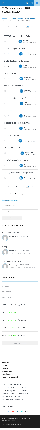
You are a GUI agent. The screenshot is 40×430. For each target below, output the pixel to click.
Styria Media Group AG (9, 420)
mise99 (25, 140)
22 (24, 26)
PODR (4, 328)
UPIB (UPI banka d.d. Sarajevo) (17, 148)
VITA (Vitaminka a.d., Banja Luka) (18, 172)
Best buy (8, 110)
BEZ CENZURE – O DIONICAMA (17, 123)
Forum (4, 18)
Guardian (27, 78)
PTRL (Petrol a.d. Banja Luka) (16, 98)
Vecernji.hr (6, 388)
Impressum (6, 362)
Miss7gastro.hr (7, 397)
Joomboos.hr (18, 400)
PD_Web (26, 40)
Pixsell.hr (5, 394)
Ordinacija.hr (15, 388)
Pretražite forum (12, 218)
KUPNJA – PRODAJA (12, 135)
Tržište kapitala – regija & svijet (23, 18)
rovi (25, 165)
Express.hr (13, 394)
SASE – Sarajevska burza (14, 48)
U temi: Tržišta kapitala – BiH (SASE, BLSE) (22, 239)
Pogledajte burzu (20, 343)
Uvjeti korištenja (8, 374)
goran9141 (27, 115)
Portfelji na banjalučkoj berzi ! (16, 160)
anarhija (26, 53)
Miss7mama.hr (23, 394)
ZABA (4, 335)
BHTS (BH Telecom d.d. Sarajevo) (18, 61)
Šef (25, 127)
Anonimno (12, 236)
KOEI (4, 305)
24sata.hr (23, 391)
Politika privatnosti (10, 377)
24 (32, 26)
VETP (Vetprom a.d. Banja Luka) (17, 36)
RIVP (4, 320)
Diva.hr (24, 388)
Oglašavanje (7, 371)
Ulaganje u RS (10, 73)
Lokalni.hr (5, 391)
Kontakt (5, 368)
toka (25, 65)
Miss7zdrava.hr (7, 400)
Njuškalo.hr (14, 391)
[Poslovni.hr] (3, 3)
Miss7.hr (17, 397)
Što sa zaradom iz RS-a (13, 86)
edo (25, 102)
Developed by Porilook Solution (11, 424)
